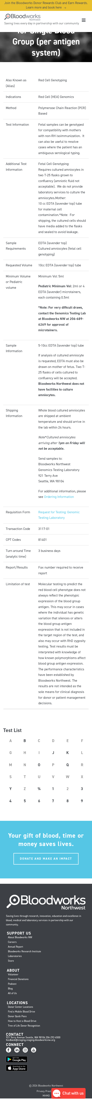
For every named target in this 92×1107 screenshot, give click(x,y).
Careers (12, 942)
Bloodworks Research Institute (24, 951)
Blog (10, 988)
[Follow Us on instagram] (25, 1050)
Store (11, 961)
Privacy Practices (46, 1091)
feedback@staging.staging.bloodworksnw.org (30, 1040)
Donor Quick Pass (17, 1016)
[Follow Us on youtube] (33, 1050)
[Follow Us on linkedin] (16, 1050)
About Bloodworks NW (20, 937)
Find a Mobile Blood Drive (21, 1011)
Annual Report (15, 946)
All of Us (12, 993)
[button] (68, 1097)
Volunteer (13, 974)
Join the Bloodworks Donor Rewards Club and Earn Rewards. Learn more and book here (46, 5)
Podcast (12, 984)
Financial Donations (18, 979)
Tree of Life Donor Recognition (24, 1025)
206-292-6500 (53, 1037)
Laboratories (15, 956)
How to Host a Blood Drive (22, 1021)
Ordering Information (59, 496)
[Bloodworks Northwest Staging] (20, 17)
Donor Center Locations (20, 1007)
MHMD (46, 1095)
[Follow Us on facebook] (8, 1050)
